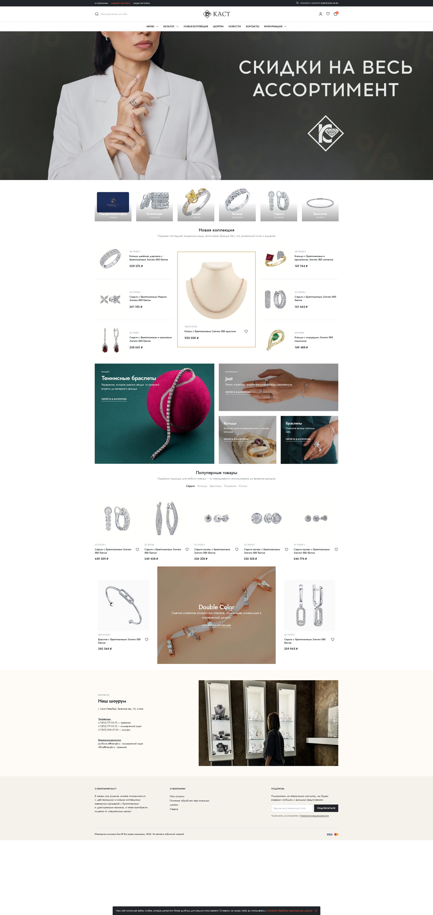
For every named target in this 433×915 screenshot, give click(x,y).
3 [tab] (217, 176)
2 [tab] (215, 176)
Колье (243, 486)
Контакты (252, 26)
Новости (235, 26)
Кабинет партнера (120, 3)
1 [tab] (213, 176)
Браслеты (216, 486)
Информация (273, 26)
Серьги (190, 486)
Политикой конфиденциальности (314, 815)
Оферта (174, 809)
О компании (101, 3)
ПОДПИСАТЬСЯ (326, 808)
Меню (150, 26)
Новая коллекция (196, 26)
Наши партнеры (141, 3)
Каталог (168, 26)
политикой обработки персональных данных (289, 910)
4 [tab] (220, 176)
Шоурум (218, 26)
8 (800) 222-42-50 (329, 3)
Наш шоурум (177, 796)
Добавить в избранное (246, 331)
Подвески (230, 486)
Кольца (202, 486)
